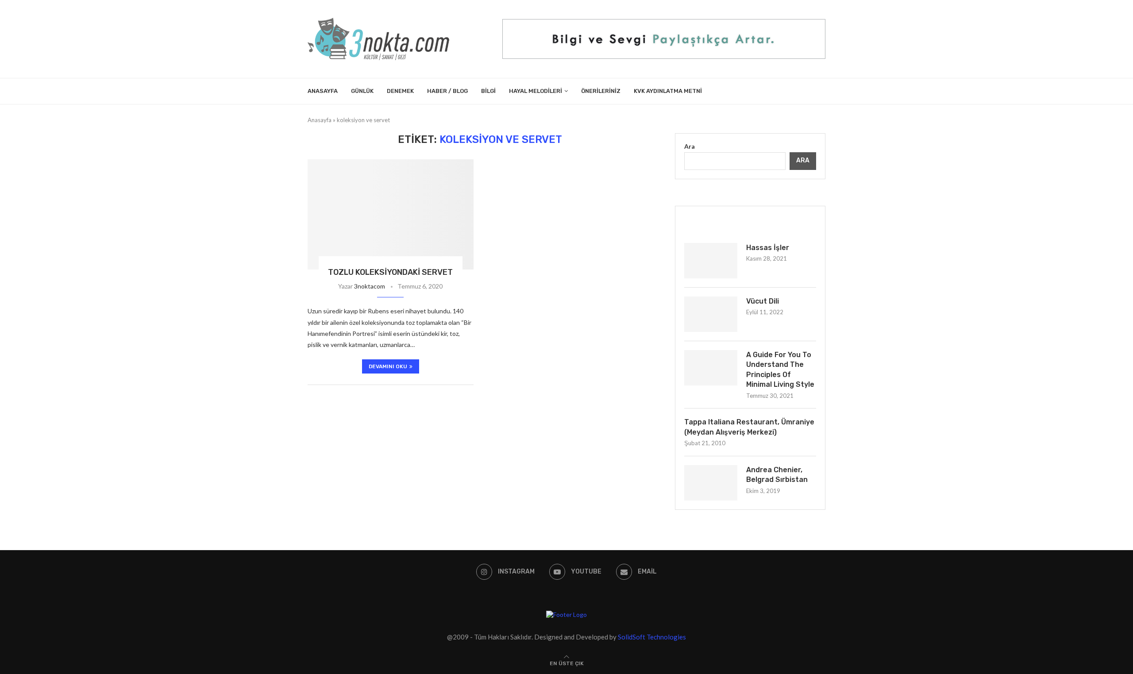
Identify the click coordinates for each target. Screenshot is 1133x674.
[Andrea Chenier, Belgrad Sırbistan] (710, 483)
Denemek (400, 91)
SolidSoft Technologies (652, 637)
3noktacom (369, 286)
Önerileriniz (600, 91)
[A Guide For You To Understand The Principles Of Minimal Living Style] (710, 367)
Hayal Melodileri (535, 91)
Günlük (362, 91)
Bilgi (488, 91)
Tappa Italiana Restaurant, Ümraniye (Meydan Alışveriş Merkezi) (749, 427)
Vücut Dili (762, 301)
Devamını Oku (388, 366)
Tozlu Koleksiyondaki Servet (390, 272)
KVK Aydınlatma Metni (668, 91)
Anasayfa (323, 91)
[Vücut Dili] (710, 314)
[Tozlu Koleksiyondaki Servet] (391, 214)
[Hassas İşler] (710, 260)
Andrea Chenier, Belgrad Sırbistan (777, 475)
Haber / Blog (447, 91)
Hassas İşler (767, 247)
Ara (689, 146)
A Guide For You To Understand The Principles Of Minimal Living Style (780, 369)
